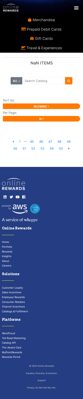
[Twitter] (11, 197)
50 (15, 148)
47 (50, 141)
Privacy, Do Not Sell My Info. (41, 387)
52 (33, 148)
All (15, 81)
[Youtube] (17, 197)
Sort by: (10, 100)
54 (52, 148)
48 (59, 141)
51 (24, 148)
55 (61, 148)
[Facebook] (24, 197)
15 (40, 119)
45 (32, 141)
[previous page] (13, 141)
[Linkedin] (5, 197)
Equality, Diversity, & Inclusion (41, 373)
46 (41, 141)
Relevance (40, 106)
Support (41, 380)
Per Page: (11, 113)
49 (69, 141)
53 (42, 148)
